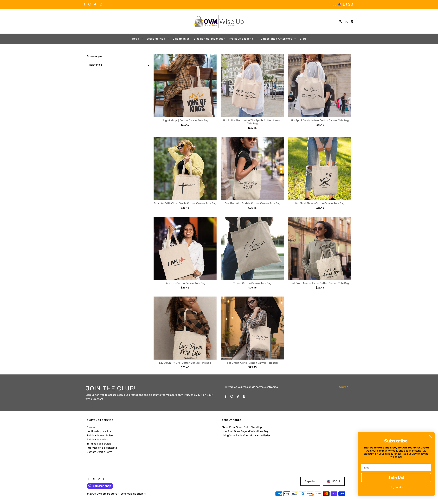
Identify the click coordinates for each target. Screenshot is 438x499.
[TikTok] (94, 4)
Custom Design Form (99, 451)
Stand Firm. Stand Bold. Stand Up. (242, 427)
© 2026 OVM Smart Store (102, 493)
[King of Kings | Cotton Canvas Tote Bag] (185, 85)
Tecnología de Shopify (132, 493)
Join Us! (396, 477)
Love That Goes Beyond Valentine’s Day (245, 431)
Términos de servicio (99, 443)
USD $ (348, 5)
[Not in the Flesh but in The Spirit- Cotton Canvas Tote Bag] (252, 85)
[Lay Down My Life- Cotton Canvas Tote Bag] (185, 328)
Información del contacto (102, 447)
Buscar (91, 427)
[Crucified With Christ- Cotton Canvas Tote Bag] (252, 168)
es (334, 5)
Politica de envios (97, 439)
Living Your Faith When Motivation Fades (246, 435)
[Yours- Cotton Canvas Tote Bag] (252, 248)
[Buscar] (340, 21)
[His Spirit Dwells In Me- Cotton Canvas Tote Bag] (319, 85)
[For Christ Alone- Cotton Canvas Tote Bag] (252, 328)
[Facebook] (84, 4)
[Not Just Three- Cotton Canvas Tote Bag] (319, 168)
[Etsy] (100, 4)
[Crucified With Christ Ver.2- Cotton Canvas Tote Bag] (185, 168)
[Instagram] (89, 4)
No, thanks (396, 487)
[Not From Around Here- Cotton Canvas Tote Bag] (319, 248)
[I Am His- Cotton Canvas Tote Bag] (185, 248)
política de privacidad (99, 431)
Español (310, 481)
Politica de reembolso (100, 435)
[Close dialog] (430, 436)
